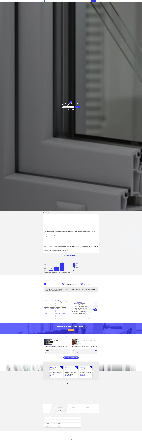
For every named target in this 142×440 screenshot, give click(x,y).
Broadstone (64, 300)
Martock (52, 318)
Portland (46, 313)
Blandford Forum (76, 255)
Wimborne (52, 300)
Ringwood (46, 308)
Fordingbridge (52, 308)
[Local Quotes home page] (46, 1)
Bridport (58, 318)
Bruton (64, 308)
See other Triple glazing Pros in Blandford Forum (71, 357)
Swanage (58, 308)
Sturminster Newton (46, 300)
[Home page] (43, 212)
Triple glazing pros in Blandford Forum (71, 336)
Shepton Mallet (64, 313)
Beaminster (52, 313)
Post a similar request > (53, 375)
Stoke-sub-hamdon (58, 313)
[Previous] (49, 371)
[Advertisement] (71, 221)
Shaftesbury (58, 300)
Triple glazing (68, 255)
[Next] (93, 371)
